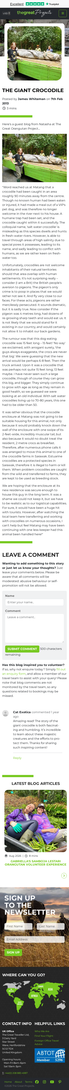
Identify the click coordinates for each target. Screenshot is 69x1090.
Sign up (13, 952)
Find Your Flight (44, 1035)
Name (9, 596)
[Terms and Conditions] (50, 1055)
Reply (17, 758)
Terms (28, 1081)
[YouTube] (52, 1082)
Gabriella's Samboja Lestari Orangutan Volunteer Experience (35, 863)
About (18, 1081)
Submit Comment (22, 649)
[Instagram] (44, 1082)
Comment (13, 611)
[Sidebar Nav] (63, 13)
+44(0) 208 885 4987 (16, 1073)
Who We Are (42, 1031)
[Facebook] (37, 1082)
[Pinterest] (60, 1082)
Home (8, 1081)
